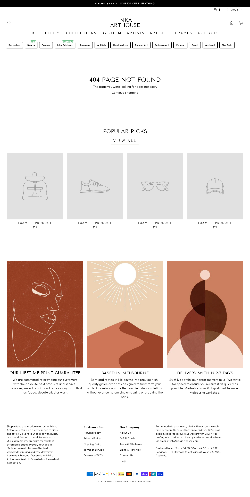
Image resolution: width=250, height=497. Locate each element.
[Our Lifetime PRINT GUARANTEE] (45, 314)
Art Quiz (207, 33)
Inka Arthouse (125, 22)
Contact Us (126, 455)
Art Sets (160, 33)
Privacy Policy (92, 438)
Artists (136, 33)
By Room (112, 33)
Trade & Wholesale (131, 444)
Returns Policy (92, 432)
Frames (183, 33)
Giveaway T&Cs (93, 455)
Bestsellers (46, 33)
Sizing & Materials (130, 449)
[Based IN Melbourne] (125, 314)
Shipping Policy (93, 444)
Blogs (123, 460)
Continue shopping (125, 93)
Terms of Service (94, 449)
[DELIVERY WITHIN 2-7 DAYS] (205, 314)
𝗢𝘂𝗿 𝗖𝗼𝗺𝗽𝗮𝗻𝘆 (130, 427)
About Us (125, 432)
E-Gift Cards (127, 438)
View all (125, 140)
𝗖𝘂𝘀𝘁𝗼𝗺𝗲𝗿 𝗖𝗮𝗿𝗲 (94, 427)
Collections (81, 33)
